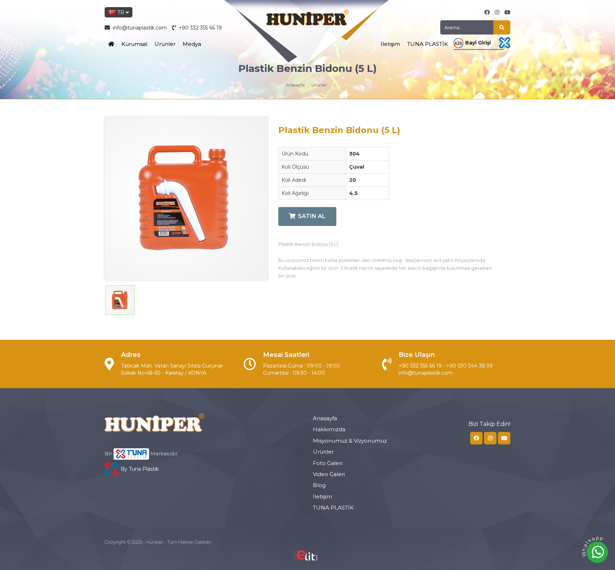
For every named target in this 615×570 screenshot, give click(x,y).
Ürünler (164, 44)
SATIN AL (312, 216)
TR (120, 12)
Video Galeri (329, 474)
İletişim (390, 44)
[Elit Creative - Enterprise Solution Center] (306, 559)
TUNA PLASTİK (427, 44)
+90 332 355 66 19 (199, 28)
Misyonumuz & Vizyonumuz (350, 440)
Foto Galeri (327, 463)
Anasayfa (295, 85)
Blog (319, 485)
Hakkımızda (329, 429)
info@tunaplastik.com (140, 28)
